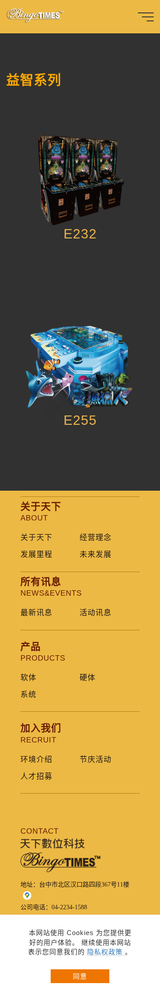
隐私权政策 (106, 952)
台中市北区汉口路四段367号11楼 (84, 884)
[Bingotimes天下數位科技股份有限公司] (40, 16)
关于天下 (36, 537)
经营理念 (96, 537)
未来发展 (96, 554)
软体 (28, 677)
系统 (28, 694)
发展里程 (36, 554)
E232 (80, 233)
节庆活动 (96, 759)
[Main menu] (146, 16)
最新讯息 (36, 613)
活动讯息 (96, 613)
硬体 (88, 677)
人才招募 (36, 776)
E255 (80, 420)
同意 (80, 976)
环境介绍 (36, 759)
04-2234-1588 (69, 907)
